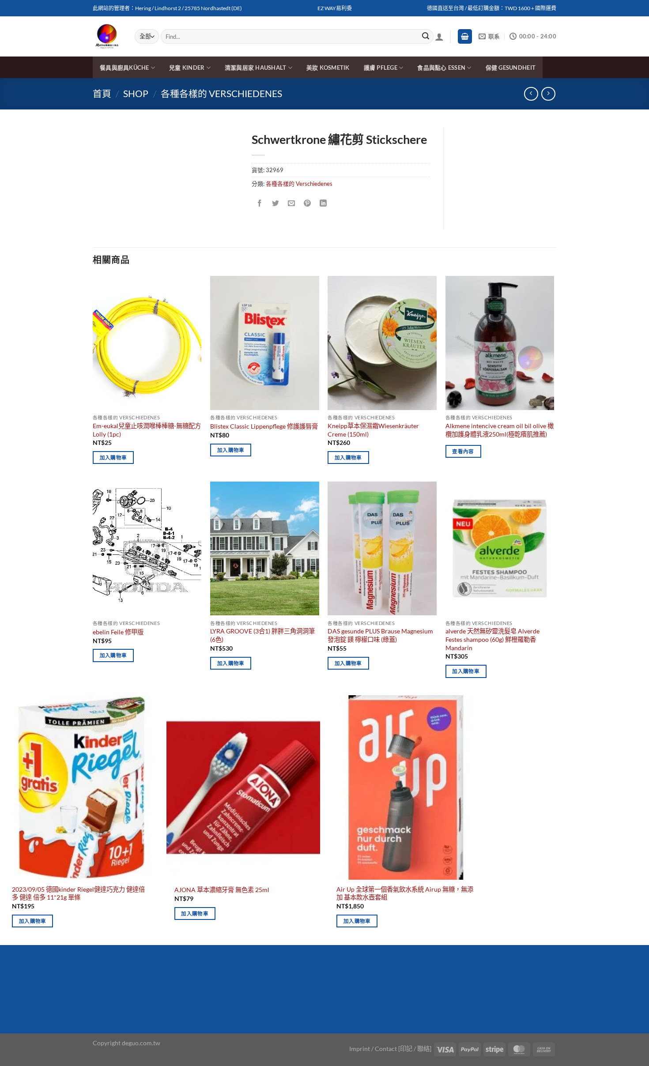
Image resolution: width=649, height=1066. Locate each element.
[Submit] (425, 36)
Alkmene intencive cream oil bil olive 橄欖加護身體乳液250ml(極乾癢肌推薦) (499, 430)
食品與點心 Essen (441, 67)
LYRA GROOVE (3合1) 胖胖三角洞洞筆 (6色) (262, 635)
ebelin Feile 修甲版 (118, 632)
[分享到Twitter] (275, 203)
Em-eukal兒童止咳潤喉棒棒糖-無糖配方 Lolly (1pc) (147, 430)
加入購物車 (113, 457)
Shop (135, 93)
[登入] (439, 36)
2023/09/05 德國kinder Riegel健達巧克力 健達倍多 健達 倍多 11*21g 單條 (78, 893)
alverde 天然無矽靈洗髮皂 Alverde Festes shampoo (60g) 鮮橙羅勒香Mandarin (492, 639)
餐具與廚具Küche (124, 67)
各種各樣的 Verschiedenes (221, 93)
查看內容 (463, 451)
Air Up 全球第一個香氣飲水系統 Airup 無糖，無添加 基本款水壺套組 (404, 893)
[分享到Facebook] (260, 203)
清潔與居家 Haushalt (256, 67)
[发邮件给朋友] (291, 203)
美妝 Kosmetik (328, 67)
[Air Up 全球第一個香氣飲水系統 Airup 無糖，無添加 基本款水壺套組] (406, 787)
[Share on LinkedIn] (323, 203)
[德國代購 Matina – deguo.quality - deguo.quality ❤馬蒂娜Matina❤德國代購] (107, 36)
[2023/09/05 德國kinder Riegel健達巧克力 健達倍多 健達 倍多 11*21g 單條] (81, 787)
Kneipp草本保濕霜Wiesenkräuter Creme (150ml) (373, 430)
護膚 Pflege (380, 67)
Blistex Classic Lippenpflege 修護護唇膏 (264, 426)
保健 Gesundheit (511, 67)
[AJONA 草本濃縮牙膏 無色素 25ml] (243, 787)
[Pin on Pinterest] (307, 203)
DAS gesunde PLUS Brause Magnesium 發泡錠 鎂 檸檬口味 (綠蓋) (380, 635)
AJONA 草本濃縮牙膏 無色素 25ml (221, 889)
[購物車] (465, 36)
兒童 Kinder (186, 67)
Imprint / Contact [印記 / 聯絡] (390, 1048)
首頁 (102, 93)
